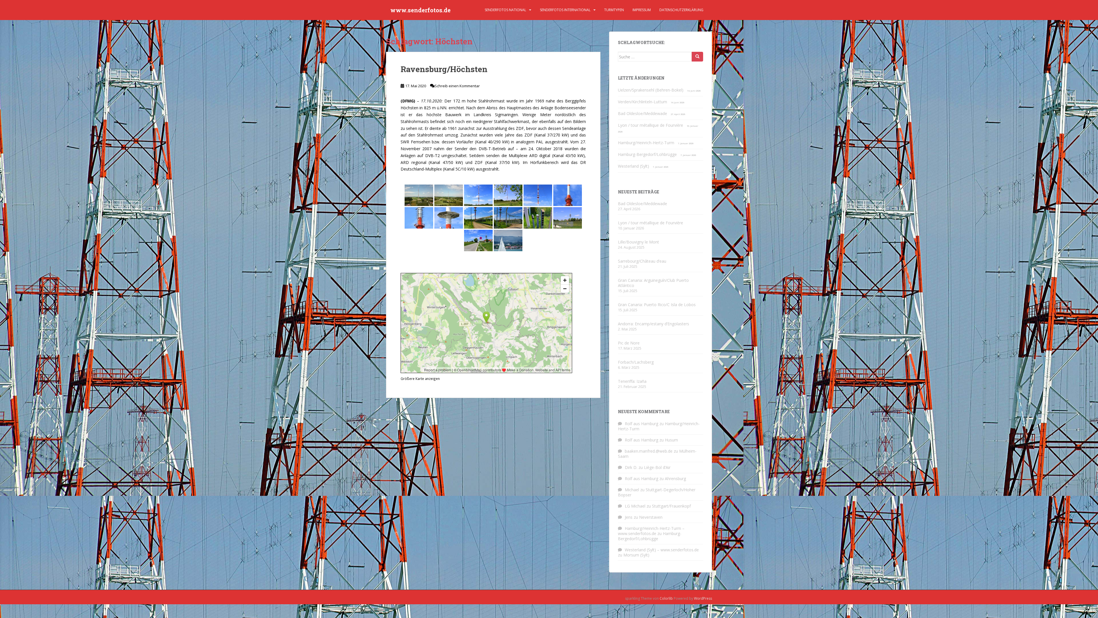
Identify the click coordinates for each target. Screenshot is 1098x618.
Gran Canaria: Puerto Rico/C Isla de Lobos (657, 304)
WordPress (703, 598)
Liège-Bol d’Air (657, 467)
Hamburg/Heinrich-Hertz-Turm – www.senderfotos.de (651, 531)
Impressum (641, 9)
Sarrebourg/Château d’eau (642, 261)
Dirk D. (631, 467)
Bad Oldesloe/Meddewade (642, 113)
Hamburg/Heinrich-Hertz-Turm (646, 142)
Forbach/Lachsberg (636, 362)
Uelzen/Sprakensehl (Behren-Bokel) (650, 90)
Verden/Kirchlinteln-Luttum (642, 101)
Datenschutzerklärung (681, 9)
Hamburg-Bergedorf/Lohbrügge (647, 154)
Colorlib (666, 598)
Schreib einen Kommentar (457, 85)
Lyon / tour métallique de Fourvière (650, 125)
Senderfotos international (565, 9)
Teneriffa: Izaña (632, 381)
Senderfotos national (505, 9)
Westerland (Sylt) (633, 166)
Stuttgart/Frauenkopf (671, 506)
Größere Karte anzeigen (420, 378)
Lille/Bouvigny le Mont (638, 242)
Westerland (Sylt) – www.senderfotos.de (662, 549)
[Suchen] (697, 57)
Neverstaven (651, 517)
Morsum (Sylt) (636, 555)
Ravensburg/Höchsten (444, 69)
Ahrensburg (675, 478)
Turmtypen (614, 9)
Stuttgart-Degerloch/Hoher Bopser (656, 492)
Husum (671, 440)
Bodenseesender (570, 107)
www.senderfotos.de (420, 10)
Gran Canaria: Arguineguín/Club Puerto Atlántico (653, 283)
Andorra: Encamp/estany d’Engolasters (653, 323)
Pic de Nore (629, 343)
